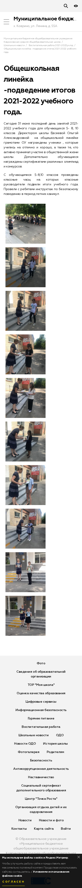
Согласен (13, 882)
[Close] (78, 857)
